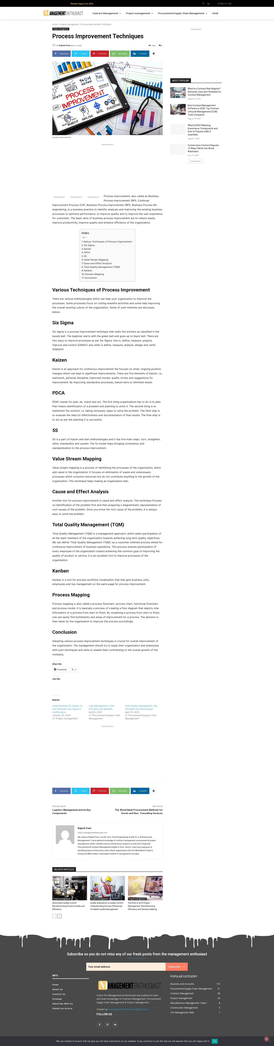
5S (85, 256)
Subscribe (174, 966)
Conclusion (91, 277)
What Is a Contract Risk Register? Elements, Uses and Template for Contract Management (204, 91)
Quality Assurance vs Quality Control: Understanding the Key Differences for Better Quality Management (107, 906)
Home (55, 24)
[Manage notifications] (266, 1039)
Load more (195, 161)
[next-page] (59, 916)
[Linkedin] (208, 3)
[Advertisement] (107, 168)
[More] (153, 53)
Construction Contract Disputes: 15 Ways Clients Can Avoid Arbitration (203, 148)
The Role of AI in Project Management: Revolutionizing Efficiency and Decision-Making (142, 906)
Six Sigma (89, 245)
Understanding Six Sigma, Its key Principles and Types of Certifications (67, 708)
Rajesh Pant (64, 45)
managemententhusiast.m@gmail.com (128, 1009)
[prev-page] (54, 916)
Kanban (88, 270)
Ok (214, 1041)
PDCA (87, 252)
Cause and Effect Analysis (97, 263)
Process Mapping (94, 274)
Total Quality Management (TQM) (102, 267)
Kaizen (87, 248)
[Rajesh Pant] (54, 45)
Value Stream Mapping (96, 259)
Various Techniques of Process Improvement (107, 241)
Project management (69, 24)
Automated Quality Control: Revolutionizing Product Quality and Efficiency (68, 906)
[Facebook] (203, 3)
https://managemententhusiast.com (92, 833)
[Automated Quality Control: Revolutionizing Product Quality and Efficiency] (69, 888)
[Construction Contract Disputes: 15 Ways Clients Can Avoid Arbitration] (178, 149)
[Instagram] (107, 1024)
